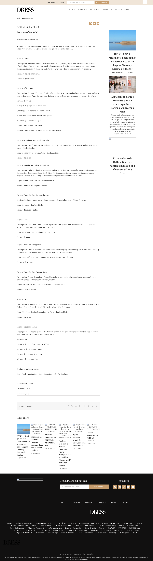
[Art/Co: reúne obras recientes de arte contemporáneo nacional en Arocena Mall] (122, 84)
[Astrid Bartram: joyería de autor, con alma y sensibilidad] (79, 425)
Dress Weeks (40, 533)
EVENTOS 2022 (16, 530)
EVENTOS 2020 (44, 530)
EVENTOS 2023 (134, 528)
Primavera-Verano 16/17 (73, 528)
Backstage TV (124, 533)
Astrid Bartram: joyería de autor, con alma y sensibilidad (79, 440)
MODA (62, 503)
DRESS (113, 503)
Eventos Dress (101, 533)
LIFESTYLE (102, 503)
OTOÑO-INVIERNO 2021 (19, 526)
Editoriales (89, 533)
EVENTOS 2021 (30, 530)
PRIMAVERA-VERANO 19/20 (85, 526)
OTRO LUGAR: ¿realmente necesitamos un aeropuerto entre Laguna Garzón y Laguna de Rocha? (122, 61)
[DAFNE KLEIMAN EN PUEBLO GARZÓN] (93, 425)
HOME (125, 503)
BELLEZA (88, 503)
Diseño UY (111, 528)
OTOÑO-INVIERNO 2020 (63, 526)
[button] (132, 9)
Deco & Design (53, 533)
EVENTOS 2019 (58, 530)
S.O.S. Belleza (106, 530)
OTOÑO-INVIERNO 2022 (111, 523)
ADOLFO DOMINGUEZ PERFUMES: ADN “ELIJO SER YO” (50, 440)
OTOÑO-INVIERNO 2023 (67, 523)
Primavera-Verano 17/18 (36, 528)
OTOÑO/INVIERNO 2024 (23, 523)
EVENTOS (76, 503)
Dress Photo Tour (67, 533)
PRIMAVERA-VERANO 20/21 (42, 526)
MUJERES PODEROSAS (24, 533)
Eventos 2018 (71, 530)
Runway (102, 528)
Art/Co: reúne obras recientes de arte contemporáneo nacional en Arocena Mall (122, 104)
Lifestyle (129, 530)
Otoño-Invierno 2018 (17, 528)
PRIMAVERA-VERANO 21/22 (133, 523)
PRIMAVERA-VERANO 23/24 (45, 523)
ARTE (137, 530)
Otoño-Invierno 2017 (54, 528)
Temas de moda (90, 528)
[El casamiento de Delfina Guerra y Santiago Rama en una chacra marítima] (37, 425)
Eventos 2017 (83, 530)
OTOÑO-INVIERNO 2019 (107, 526)
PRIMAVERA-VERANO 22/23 (89, 523)
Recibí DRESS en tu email (55, 2)
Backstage (112, 533)
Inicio (18, 18)
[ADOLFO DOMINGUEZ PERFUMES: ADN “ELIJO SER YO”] (51, 425)
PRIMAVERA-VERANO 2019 (128, 526)
